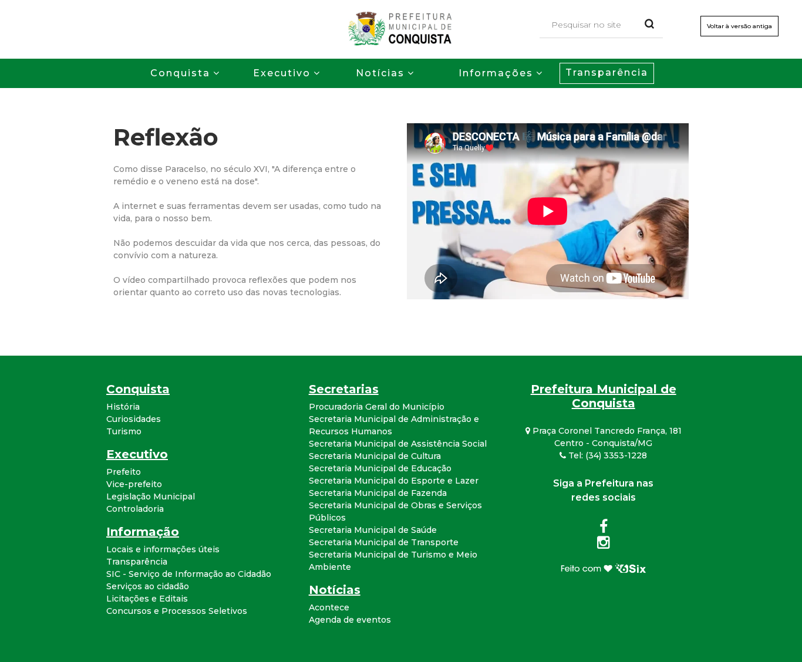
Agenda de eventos (350, 619)
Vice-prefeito (134, 484)
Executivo (282, 73)
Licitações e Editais (147, 598)
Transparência (606, 72)
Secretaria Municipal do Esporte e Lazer (393, 480)
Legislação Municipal (150, 496)
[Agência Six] (603, 567)
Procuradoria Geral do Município (376, 406)
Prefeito (123, 472)
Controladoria (135, 509)
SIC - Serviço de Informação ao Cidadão (188, 574)
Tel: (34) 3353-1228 (606, 455)
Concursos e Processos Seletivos (176, 611)
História (123, 406)
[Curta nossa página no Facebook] (603, 528)
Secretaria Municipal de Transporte (384, 542)
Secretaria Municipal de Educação (380, 468)
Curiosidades (133, 419)
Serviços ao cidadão (147, 586)
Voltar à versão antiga (739, 26)
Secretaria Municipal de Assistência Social (398, 443)
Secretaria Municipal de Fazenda (378, 493)
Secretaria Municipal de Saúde (373, 530)
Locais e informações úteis (163, 549)
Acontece (329, 607)
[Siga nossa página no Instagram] (603, 544)
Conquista (180, 73)
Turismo (123, 431)
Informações (496, 73)
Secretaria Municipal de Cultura (375, 456)
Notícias (380, 73)
